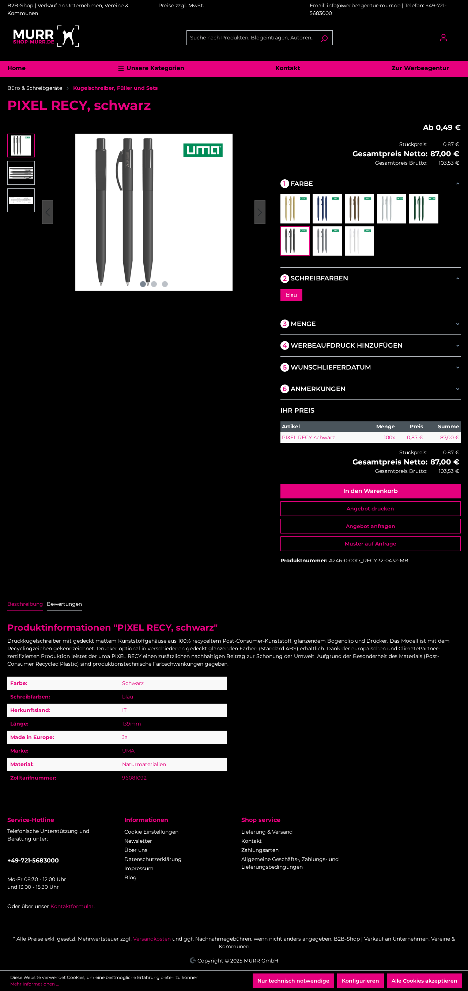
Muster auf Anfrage (370, 543)
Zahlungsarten (260, 850)
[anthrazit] (327, 241)
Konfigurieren (360, 980)
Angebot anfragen (370, 526)
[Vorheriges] (47, 212)
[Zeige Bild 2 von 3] (154, 284)
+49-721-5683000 (33, 860)
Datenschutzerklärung (153, 859)
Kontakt (251, 841)
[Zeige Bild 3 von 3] (165, 284)
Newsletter (138, 841)
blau (291, 295)
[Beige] (295, 208)
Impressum (139, 868)
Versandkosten (152, 938)
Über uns (135, 850)
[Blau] (327, 208)
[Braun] (359, 208)
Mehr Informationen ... (34, 984)
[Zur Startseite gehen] (45, 36)
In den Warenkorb (370, 490)
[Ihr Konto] (443, 38)
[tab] (25, 604)
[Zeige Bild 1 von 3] (143, 284)
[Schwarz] (295, 241)
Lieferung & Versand (266, 832)
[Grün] (423, 208)
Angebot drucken (370, 508)
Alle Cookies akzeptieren (424, 980)
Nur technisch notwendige (293, 980)
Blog (130, 877)
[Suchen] (324, 37)
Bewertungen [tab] (64, 604)
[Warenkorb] (456, 34)
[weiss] (359, 241)
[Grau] (391, 208)
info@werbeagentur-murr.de (364, 5)
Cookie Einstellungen (151, 832)
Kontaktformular (72, 906)
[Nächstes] (259, 212)
